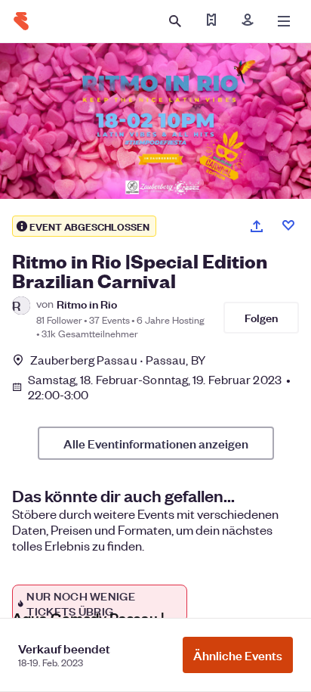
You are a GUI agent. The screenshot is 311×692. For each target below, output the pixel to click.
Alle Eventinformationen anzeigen (155, 443)
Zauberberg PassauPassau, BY (117, 360)
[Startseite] (21, 21)
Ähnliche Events (237, 655)
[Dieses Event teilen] (257, 226)
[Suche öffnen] (175, 21)
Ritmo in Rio (87, 303)
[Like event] (288, 225)
